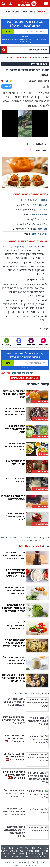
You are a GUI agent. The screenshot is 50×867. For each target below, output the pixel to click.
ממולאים (21, 853)
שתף (5, 86)
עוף (39, 847)
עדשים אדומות (40, 204)
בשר (46, 847)
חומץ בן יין (44, 540)
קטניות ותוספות (34, 853)
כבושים (27, 856)
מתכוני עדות (16, 856)
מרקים (11, 847)
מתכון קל (24, 540)
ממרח (8, 537)
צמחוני (20, 537)
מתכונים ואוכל (43, 57)
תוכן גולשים (42, 81)
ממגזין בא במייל (22, 693)
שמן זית (43, 209)
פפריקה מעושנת (39, 214)
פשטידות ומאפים (16, 850)
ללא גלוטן (28, 537)
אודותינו (22, 862)
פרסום (16, 865)
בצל (45, 219)
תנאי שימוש (23, 39)
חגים (6, 856)
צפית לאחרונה (27, 11)
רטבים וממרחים (9, 853)
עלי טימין (42, 224)
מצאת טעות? (5, 373)
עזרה (33, 862)
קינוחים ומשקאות (33, 850)
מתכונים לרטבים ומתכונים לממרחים (21, 57)
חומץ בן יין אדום (39, 233)
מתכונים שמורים (12, 11)
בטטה (44, 199)
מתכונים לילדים (39, 856)
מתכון (3, 537)
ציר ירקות (42, 228)
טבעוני (14, 537)
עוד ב (34, 545)
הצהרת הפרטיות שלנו (12, 39)
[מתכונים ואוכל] (27, 3)
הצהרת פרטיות (30, 865)
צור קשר (43, 862)
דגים (33, 847)
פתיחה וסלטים (22, 847)
